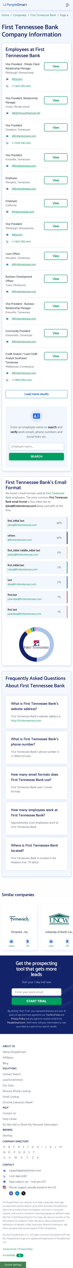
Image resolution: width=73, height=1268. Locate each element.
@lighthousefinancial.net (26, 113)
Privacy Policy (18, 1019)
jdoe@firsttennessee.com (22, 525)
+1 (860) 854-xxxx (22, 380)
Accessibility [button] (9, 1255)
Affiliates (8, 1057)
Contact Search (12, 1074)
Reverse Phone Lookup (16, 1091)
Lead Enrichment (13, 1080)
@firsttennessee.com (24, 136)
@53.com (17, 79)
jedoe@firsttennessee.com (23, 555)
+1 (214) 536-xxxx (21, 143)
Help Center (10, 1119)
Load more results (36, 394)
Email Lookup (11, 1096)
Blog (5, 1063)
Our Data (8, 1085)
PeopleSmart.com (16, 1023)
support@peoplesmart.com (25, 1170)
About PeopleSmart (14, 1052)
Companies (20, 15)
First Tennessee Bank (43, 15)
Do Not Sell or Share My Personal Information (30, 1124)
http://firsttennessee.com (26, 720)
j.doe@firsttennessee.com (22, 570)
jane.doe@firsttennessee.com (25, 599)
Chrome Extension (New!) (18, 1102)
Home (5, 15)
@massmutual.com (23, 212)
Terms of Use (53, 1015)
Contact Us (9, 1113)
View (56, 66)
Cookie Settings (13, 1264)
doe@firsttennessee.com (22, 584)
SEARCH (37, 456)
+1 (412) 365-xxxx (21, 86)
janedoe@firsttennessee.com (24, 614)
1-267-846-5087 (18, 1176)
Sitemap (7, 1135)
